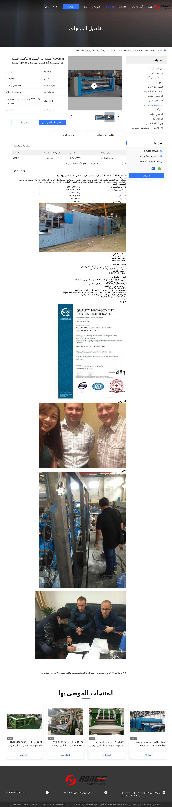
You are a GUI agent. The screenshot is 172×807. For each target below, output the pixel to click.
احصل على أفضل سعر (52, 122)
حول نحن (96, 7)
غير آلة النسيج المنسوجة (107, 673)
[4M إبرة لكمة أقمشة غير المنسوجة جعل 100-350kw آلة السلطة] (147, 722)
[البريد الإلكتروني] (153, 169)
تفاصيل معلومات (105, 135)
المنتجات (110, 7)
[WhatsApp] (159, 169)
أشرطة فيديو (137, 7)
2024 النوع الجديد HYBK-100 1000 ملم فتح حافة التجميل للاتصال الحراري (25, 744)
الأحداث (122, 7)
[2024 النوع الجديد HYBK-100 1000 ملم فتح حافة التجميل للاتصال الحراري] (24, 722)
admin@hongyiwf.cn (149, 156)
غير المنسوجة (47, 673)
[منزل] (163, 7)
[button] (162, 728)
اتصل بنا (151, 7)
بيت (85, 7)
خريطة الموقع (156, 804)
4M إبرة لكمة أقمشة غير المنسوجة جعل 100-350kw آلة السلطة (150, 744)
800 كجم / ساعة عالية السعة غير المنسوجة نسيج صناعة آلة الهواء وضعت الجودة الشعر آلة (106, 744)
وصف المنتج (68, 135)
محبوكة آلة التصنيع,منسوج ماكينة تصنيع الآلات (75, 673)
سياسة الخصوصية (142, 804)
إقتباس (71, 7)
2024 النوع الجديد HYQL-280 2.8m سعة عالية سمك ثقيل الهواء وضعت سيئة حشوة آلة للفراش (67, 744)
